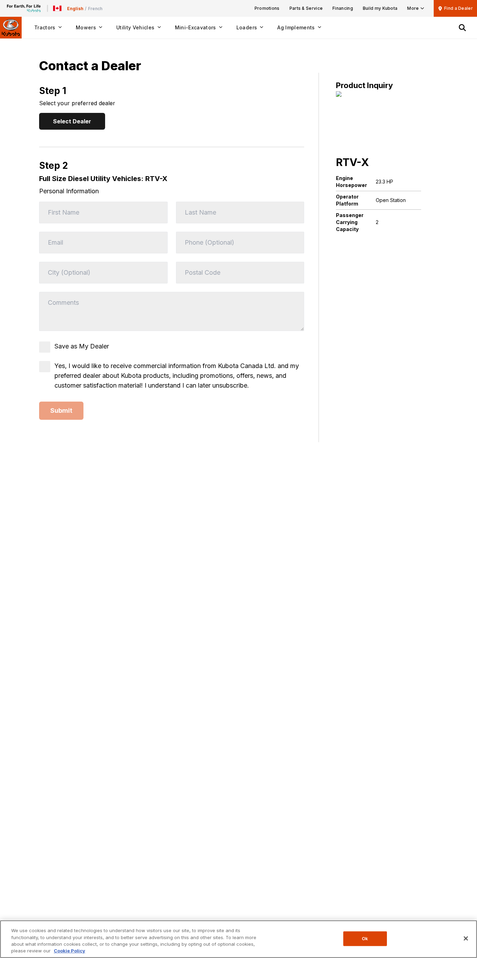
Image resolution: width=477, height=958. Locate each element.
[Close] (466, 938)
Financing (342, 8)
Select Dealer (72, 121)
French (95, 8)
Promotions (267, 8)
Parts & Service (306, 8)
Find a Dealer (458, 8)
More (413, 8)
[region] (238, 939)
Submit (61, 410)
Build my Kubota (380, 8)
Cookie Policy (69, 950)
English (75, 8)
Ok (365, 938)
